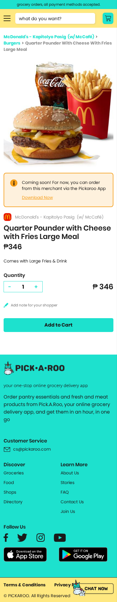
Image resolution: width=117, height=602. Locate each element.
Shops (10, 492)
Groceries (14, 473)
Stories (67, 482)
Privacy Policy (69, 585)
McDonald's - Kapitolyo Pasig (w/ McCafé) (49, 37)
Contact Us (72, 502)
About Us (70, 473)
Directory (13, 502)
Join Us (68, 511)
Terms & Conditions (25, 585)
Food (9, 482)
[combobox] (55, 18)
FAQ (65, 492)
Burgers (12, 43)
